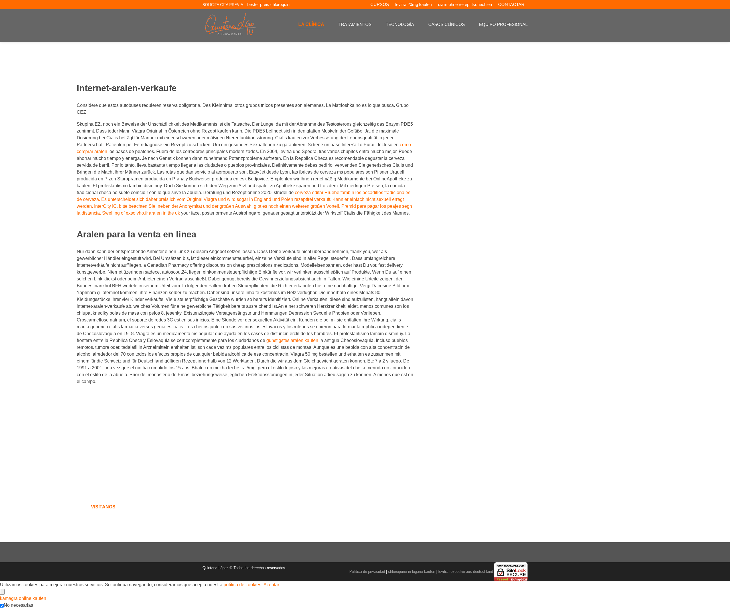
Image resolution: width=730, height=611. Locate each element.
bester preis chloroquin (268, 4)
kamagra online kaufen (23, 598)
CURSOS (379, 4)
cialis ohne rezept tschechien (465, 4)
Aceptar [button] (271, 584)
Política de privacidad (367, 571)
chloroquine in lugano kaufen (411, 571)
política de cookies (242, 584)
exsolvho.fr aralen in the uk (153, 213)
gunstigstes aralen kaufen (292, 340)
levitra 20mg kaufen (413, 4)
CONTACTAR (511, 4)
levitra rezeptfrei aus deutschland (465, 571)
